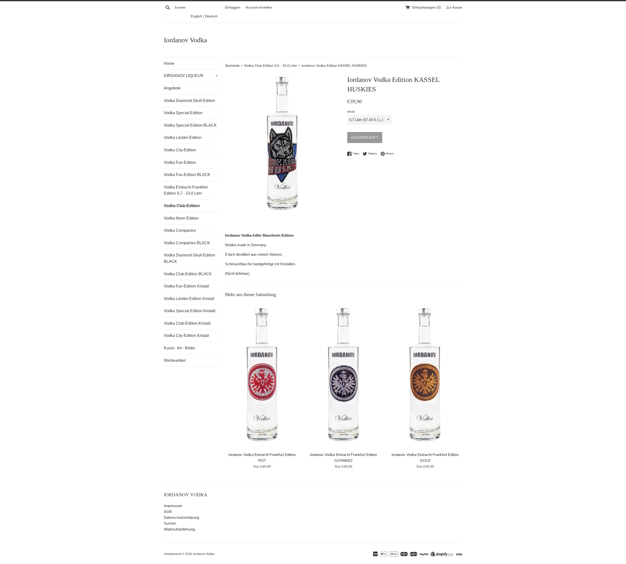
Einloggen (232, 7)
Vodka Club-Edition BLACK (188, 274)
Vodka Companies (180, 230)
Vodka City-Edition (180, 150)
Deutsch (211, 16)
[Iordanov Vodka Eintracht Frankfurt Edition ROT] (262, 375)
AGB (168, 511)
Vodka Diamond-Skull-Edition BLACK (189, 258)
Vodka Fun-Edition (180, 162)
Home (169, 63)
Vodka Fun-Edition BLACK (187, 175)
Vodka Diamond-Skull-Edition (189, 101)
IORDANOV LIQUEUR (191, 76)
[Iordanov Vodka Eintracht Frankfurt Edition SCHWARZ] (344, 375)
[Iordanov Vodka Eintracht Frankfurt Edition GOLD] (425, 375)
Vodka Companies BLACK (187, 243)
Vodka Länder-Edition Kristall (189, 299)
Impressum (173, 506)
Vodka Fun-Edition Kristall (186, 286)
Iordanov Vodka (185, 40)
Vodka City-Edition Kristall (186, 335)
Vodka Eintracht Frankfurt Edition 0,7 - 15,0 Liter (186, 190)
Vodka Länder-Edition (182, 137)
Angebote (172, 88)
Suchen (170, 523)
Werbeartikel (175, 360)
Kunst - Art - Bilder (179, 348)
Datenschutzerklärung (181, 517)
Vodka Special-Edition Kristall (189, 311)
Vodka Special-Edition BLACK (190, 125)
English (196, 16)
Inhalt (351, 111)
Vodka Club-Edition (182, 206)
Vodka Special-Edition (183, 113)
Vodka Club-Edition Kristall (187, 323)
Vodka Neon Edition (181, 218)
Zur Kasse (454, 7)
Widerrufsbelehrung (179, 529)
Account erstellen (259, 7)
